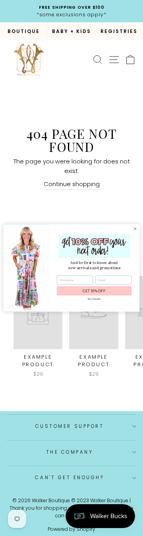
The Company (69, 452)
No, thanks (94, 299)
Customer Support (69, 426)
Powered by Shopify (71, 529)
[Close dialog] (135, 229)
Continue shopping (72, 184)
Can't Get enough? (69, 477)
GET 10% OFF (94, 291)
